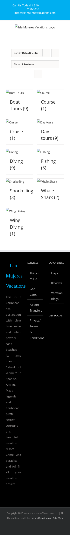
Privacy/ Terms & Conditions (35, 329)
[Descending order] (55, 53)
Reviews (56, 283)
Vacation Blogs (56, 296)
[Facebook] (50, 326)
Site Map (58, 518)
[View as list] (38, 74)
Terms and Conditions (39, 518)
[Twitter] (55, 326)
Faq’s (54, 273)
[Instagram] (50, 333)
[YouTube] (60, 326)
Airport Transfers (35, 307)
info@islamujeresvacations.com (35, 13)
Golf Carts (33, 292)
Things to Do (34, 276)
